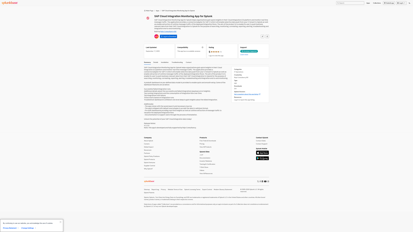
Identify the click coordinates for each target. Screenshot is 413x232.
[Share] (262, 36)
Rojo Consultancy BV (168, 31)
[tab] (147, 63)
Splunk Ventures (149, 162)
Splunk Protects (149, 159)
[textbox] (351, 3)
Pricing (202, 144)
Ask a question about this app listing (247, 94)
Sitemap (147, 189)
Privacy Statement (10, 228)
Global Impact (148, 147)
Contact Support (261, 144)
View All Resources (206, 173)
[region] (31, 225)
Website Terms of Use (175, 189)
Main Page (149, 10)
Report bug (155, 189)
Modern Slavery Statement (223, 189)
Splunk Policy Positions (152, 156)
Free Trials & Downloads (208, 141)
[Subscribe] (267, 36)
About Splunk (148, 141)
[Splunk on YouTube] (265, 181)
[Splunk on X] (258, 181)
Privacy (163, 189)
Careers (146, 144)
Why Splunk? (148, 169)
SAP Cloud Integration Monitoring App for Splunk (178, 10)
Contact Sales (261, 141)
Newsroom (147, 150)
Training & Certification (207, 164)
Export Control (207, 189)
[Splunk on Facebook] (260, 181)
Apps (157, 10)
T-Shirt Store (204, 167)
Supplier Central (149, 165)
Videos (202, 170)
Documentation (205, 158)
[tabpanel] (206, 97)
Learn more (244, 54)
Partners (147, 153)
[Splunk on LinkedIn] (262, 181)
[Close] (60, 222)
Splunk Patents (149, 192)
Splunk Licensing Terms (192, 189)
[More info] (202, 47)
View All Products (205, 147)
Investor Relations (206, 161)
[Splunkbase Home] (10, 3)
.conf (201, 155)
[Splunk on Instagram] (268, 181)
